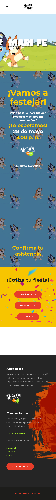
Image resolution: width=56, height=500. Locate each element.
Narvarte (10, 451)
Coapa (9, 455)
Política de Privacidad (16, 433)
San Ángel (11, 448)
